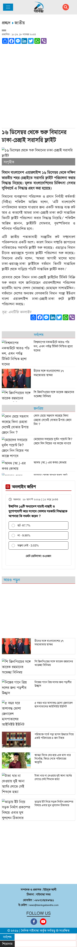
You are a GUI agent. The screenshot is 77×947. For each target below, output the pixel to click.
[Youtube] (43, 921)
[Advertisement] (38, 87)
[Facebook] (33, 921)
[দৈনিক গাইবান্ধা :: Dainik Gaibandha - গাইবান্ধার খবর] (39, 7)
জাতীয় (20, 23)
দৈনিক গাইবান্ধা (30, 930)
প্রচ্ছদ (7, 23)
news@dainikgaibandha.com (44, 905)
